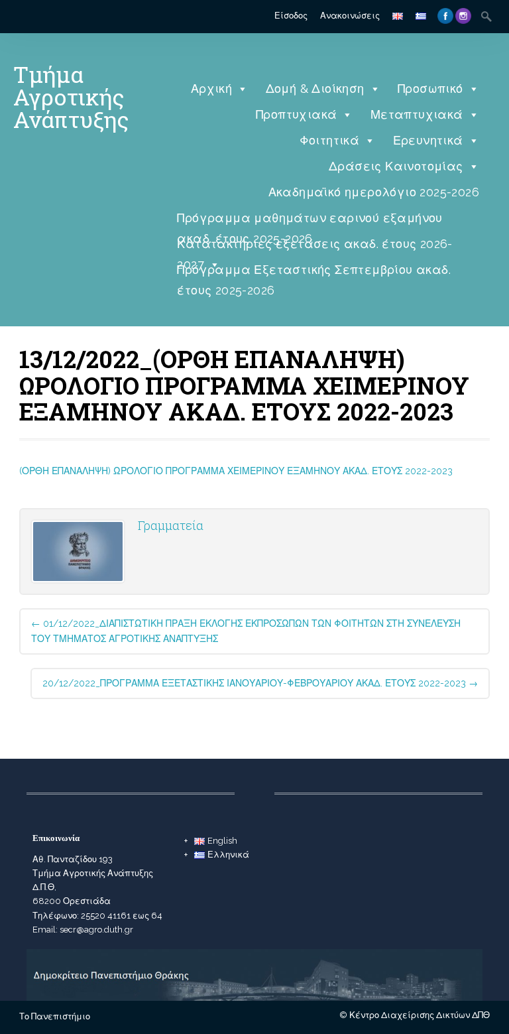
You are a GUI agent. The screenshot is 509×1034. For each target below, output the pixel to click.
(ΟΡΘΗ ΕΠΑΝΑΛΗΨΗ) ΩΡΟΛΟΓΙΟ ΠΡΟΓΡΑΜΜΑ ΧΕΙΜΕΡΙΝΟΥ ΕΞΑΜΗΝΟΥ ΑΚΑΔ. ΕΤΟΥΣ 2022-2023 (236, 471)
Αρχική (211, 89)
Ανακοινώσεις (350, 15)
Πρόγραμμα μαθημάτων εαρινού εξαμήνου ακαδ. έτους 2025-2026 (309, 221)
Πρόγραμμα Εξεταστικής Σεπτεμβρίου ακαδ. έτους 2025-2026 (314, 273)
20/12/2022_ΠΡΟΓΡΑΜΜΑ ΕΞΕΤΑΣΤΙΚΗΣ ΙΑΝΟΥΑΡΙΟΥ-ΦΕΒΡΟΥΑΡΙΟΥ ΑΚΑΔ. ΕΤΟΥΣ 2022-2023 (260, 683)
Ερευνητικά (428, 140)
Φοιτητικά (330, 140)
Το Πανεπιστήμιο (54, 1016)
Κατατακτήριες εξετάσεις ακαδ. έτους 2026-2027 (314, 247)
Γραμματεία (170, 525)
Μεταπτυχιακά (416, 114)
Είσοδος (291, 15)
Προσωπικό (430, 89)
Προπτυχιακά (296, 114)
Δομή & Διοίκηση (315, 89)
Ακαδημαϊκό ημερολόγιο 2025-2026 (373, 192)
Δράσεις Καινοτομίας (396, 166)
